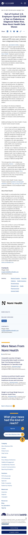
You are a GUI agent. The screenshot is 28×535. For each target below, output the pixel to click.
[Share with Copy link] (20, 31)
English (4, 321)
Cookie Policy (5, 523)
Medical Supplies (15, 278)
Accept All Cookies (14, 532)
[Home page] (7, 3)
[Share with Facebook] (14, 31)
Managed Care (15, 286)
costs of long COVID (17, 183)
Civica (21, 171)
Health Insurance (21, 281)
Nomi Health (4, 54)
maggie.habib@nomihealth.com (10, 272)
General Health (15, 291)
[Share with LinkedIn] (7, 31)
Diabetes (13, 281)
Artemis (11, 164)
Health (21, 286)
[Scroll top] (22, 439)
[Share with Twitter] (11, 31)
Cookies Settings (14, 528)
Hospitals (24, 278)
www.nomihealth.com (7, 262)
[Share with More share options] (24, 31)
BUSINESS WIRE (13, 45)
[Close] (26, 518)
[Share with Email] (17, 31)
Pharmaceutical (15, 288)
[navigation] (25, 3)
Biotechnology (15, 283)
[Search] (21, 3)
